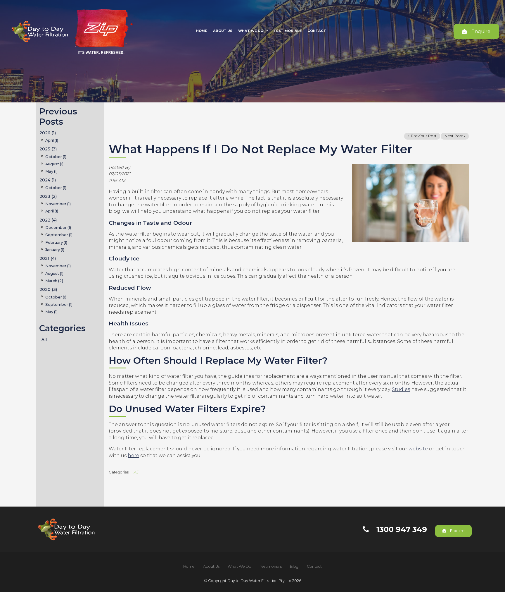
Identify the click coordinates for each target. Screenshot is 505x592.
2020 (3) (48, 289)
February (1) (56, 242)
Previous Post (423, 136)
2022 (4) (48, 220)
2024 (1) (47, 180)
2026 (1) (47, 132)
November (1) (58, 203)
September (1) (58, 234)
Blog (294, 566)
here (133, 455)
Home (201, 31)
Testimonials (288, 31)
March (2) (54, 280)
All (44, 339)
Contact (316, 31)
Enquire (480, 31)
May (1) (51, 171)
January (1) (54, 249)
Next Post (454, 136)
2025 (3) (48, 149)
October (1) (55, 156)
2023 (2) (48, 196)
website (418, 449)
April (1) (51, 140)
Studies (401, 389)
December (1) (58, 227)
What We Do (250, 31)
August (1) (54, 164)
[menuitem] (188, 566)
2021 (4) (47, 258)
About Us (222, 31)
